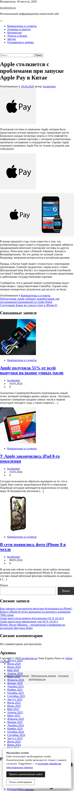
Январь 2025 (15, 722)
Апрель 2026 (15, 673)
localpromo (49, 86)
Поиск (4, 585)
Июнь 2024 (14, 744)
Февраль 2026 (15, 679)
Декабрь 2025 (15, 686)
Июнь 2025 (14, 705)
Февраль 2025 (15, 718)
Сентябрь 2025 (16, 696)
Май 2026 (13, 670)
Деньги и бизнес (17, 35)
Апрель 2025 (15, 712)
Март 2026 (13, 676)
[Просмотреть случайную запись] (1, 48)
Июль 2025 (14, 702)
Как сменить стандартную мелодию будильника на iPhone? (36, 608)
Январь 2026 (15, 683)
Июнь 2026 (14, 666)
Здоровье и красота (19, 29)
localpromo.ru (8, 7)
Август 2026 (14, 660)
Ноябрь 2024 (15, 728)
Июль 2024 (14, 741)
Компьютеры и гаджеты (22, 26)
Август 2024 (14, 738)
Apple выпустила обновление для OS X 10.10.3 (29, 621)
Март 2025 (13, 715)
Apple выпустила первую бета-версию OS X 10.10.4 (32, 618)
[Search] (1, 51)
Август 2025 (14, 699)
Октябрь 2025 (15, 692)
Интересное (14, 32)
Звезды (11, 39)
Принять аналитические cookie (25, 774)
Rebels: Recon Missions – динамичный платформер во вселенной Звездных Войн (32, 626)
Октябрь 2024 (15, 731)
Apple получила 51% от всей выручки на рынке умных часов (31, 370)
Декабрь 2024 (15, 725)
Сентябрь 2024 (16, 735)
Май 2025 (13, 709)
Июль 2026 (14, 663)
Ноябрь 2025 (15, 689)
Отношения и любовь (20, 42)
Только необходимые (20, 782)
